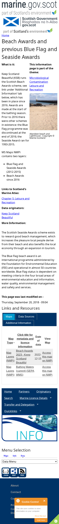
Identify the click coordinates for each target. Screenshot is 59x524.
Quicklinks (9, 411)
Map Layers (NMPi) (10, 356)
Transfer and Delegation (18, 405)
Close (44, 501)
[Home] (29, 8)
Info (14, 456)
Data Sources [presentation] (26, 316)
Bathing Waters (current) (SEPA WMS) (25, 371)
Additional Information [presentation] (18, 323)
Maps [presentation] (9, 316)
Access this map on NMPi (47, 356)
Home (5, 35)
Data (24, 456)
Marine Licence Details (32, 398)
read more (41, 520)
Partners (24, 391)
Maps (6, 456)
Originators (43, 391)
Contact (16, 492)
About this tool (40, 516)
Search (8, 398)
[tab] (9, 317)
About (15, 485)
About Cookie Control (18, 500)
